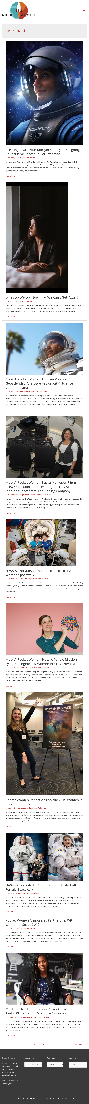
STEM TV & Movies (28, 301)
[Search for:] (78, 1065)
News (46, 579)
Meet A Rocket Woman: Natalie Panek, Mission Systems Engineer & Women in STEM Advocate (41, 661)
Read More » (10, 176)
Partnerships (30, 158)
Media (22, 158)
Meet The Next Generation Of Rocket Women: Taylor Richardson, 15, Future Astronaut (41, 1011)
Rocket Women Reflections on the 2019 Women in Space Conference (44, 802)
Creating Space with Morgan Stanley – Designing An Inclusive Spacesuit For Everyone (43, 151)
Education (22, 928)
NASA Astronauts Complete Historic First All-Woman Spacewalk (40, 572)
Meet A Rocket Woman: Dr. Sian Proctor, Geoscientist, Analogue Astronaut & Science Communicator (39, 383)
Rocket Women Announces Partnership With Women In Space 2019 (40, 922)
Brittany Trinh (70, 1098)
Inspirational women (23, 391)
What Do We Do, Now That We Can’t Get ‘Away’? (42, 297)
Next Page (79, 1044)
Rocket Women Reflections (36, 808)
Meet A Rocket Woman (39, 391)
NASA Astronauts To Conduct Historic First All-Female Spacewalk (41, 887)
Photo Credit (43, 1098)
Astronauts (24, 579)
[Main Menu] (84, 10)
